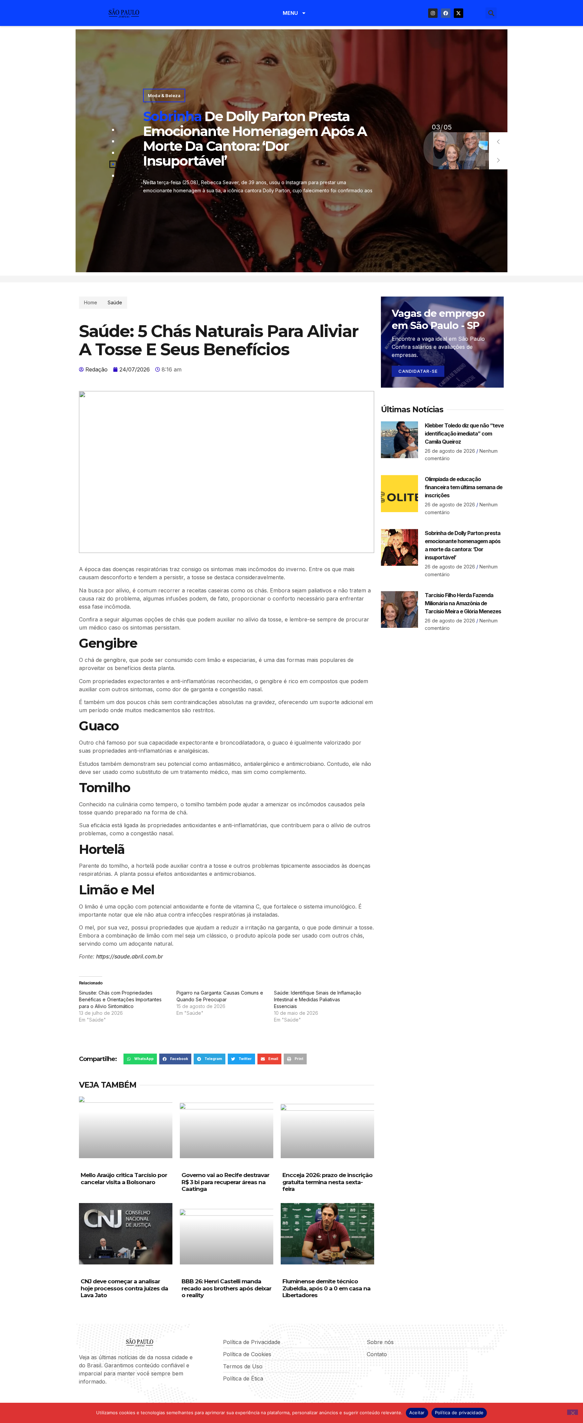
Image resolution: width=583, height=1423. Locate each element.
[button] (491, 13)
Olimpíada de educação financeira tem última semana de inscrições (463, 487)
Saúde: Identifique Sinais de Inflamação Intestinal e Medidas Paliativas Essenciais (317, 999)
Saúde (115, 302)
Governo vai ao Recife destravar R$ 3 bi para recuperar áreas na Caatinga (225, 1182)
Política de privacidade (459, 1412)
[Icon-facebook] (81, 1399)
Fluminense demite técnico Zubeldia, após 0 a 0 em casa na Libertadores (326, 1288)
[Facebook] (445, 13)
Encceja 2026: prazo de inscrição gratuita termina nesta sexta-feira (327, 1182)
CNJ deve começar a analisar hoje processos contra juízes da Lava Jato (124, 1288)
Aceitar (417, 1412)
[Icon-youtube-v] (115, 1399)
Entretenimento (164, 103)
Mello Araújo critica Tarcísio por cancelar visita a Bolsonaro (124, 1178)
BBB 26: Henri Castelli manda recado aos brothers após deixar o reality (226, 1288)
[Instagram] (433, 13)
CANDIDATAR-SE (418, 371)
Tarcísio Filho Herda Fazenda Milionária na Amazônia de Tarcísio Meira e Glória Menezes (463, 603)
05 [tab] (436, 127)
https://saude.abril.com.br (129, 956)
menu (290, 13)
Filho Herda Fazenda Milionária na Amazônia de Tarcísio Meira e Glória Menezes (255, 138)
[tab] (113, 130)
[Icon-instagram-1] (104, 1399)
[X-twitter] (458, 13)
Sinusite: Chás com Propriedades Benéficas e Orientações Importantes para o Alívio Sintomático (120, 999)
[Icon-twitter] (92, 1399)
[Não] (572, 1412)
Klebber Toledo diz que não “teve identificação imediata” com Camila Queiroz (464, 433)
